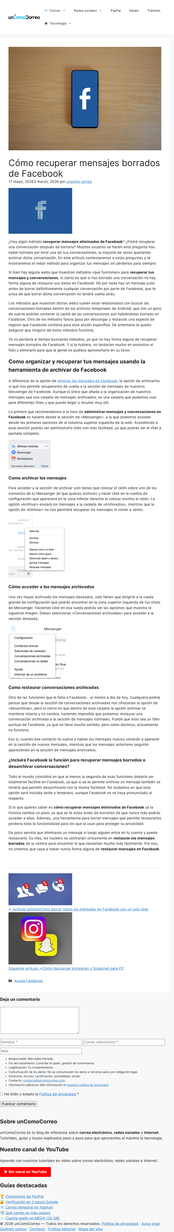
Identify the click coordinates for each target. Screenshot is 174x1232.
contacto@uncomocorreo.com (44, 1080)
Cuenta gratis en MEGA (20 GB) (33, 1218)
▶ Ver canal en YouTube (25, 1172)
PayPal (116, 11)
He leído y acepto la (41, 1094)
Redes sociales (85, 11)
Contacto (37, 1229)
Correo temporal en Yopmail (29, 1207)
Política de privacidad (58, 1094)
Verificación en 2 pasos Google (32, 1202)
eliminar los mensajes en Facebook (87, 381)
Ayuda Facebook (28, 981)
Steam (134, 11)
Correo (55, 11)
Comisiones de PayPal (25, 1196)
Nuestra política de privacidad (87, 1085)
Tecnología (58, 23)
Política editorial (61, 1229)
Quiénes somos (13, 1229)
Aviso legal (151, 1224)
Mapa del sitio (90, 1229)
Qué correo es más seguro (28, 1213)
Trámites (153, 11)
